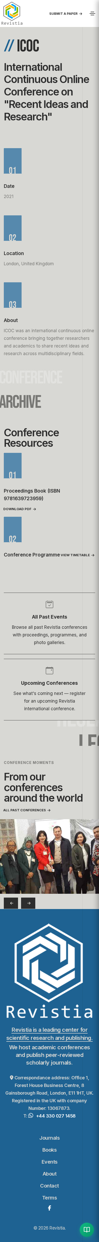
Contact (49, 1186)
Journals (49, 1138)
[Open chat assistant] (87, 1230)
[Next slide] (28, 903)
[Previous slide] (11, 903)
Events (50, 1162)
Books (49, 1150)
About (50, 1174)
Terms (49, 1198)
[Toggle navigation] (92, 13)
